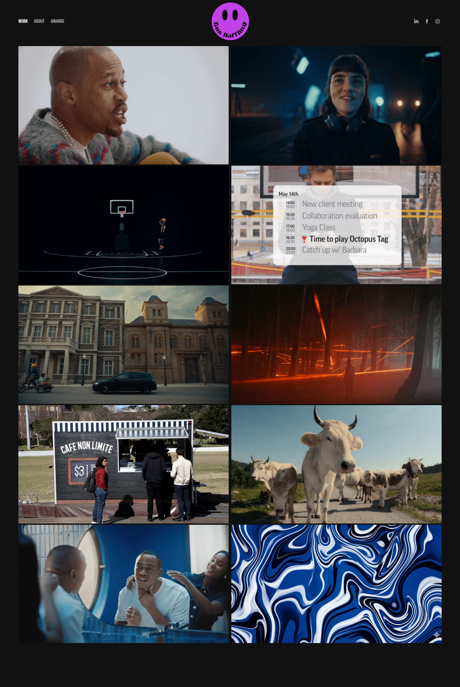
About (39, 21)
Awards (57, 21)
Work (23, 21)
